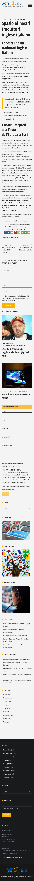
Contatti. (20, 99)
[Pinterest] (15, 232)
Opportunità (7, 718)
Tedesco (7, 711)
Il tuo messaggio (7, 445)
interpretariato (13, 237)
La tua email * (6, 437)
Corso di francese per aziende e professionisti (13, 646)
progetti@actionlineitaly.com (17, 115)
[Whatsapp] (18, 232)
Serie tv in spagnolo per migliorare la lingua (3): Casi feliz (15, 352)
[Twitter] (11, 232)
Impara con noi (12, 345)
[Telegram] (22, 232)
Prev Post (8, 245)
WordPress (25, 876)
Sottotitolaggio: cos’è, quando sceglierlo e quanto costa (16, 640)
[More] (28, 232)
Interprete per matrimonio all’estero (15, 221)
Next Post (26, 245)
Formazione (7, 694)
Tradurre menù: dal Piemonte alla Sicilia (25, 248)
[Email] (25, 232)
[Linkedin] (8, 232)
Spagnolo (22, 345)
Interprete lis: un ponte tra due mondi (15, 635)
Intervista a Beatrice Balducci (20, 659)
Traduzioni (21, 19)
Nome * (4, 411)
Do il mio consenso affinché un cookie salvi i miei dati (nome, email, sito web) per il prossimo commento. (16, 298)
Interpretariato (23, 391)
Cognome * (5, 420)
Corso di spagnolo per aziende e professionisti (13, 631)
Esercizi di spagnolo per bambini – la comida (8, 249)
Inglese (7, 705)
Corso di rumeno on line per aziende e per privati (16, 625)
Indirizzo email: (7, 805)
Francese (8, 701)
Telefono (5, 428)
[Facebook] (5, 232)
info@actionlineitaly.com (14, 857)
